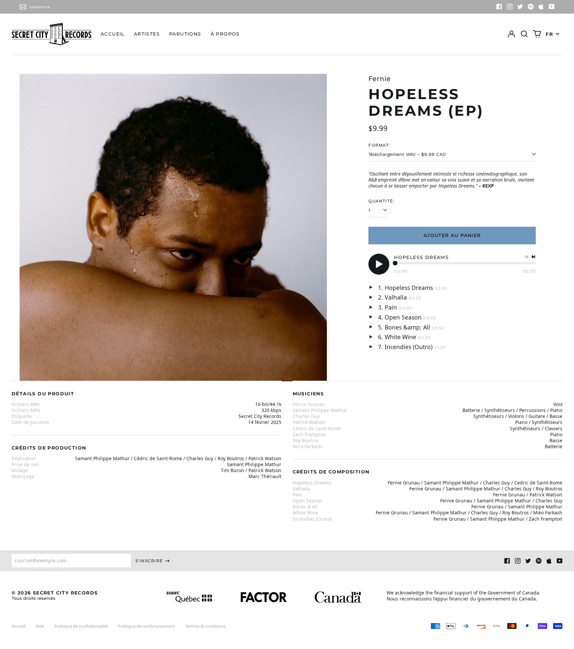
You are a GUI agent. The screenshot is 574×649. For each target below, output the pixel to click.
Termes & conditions (205, 626)
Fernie (379, 78)
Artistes (147, 34)
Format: (379, 145)
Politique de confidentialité (81, 626)
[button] (524, 34)
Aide (40, 626)
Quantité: (381, 200)
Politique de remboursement (146, 626)
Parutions (185, 34)
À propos (225, 34)
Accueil (113, 34)
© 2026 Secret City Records (55, 595)
